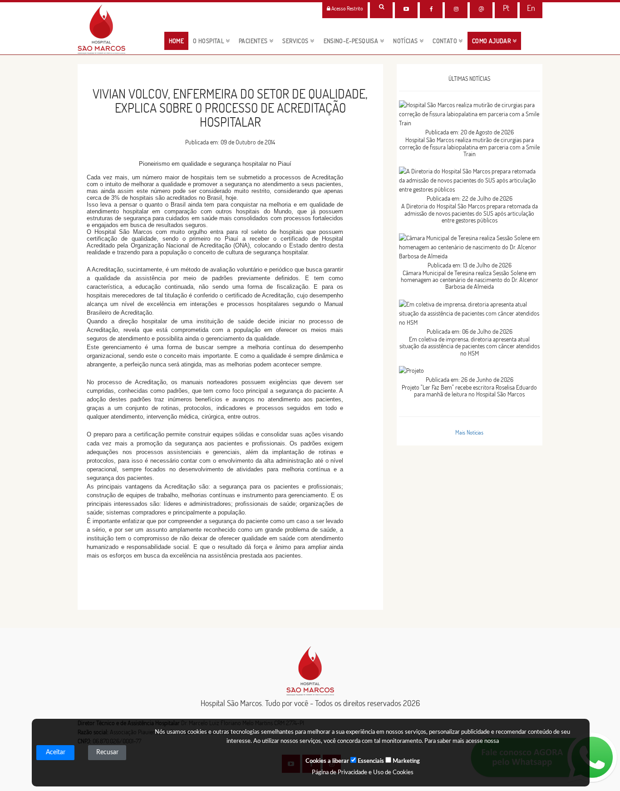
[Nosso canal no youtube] (406, 9)
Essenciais (370, 761)
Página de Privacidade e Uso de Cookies (362, 773)
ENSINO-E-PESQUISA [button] (352, 41)
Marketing (405, 761)
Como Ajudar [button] (492, 41)
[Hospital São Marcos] (431, 9)
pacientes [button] (254, 41)
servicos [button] (296, 41)
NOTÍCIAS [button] (406, 41)
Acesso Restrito (346, 8)
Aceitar (55, 752)
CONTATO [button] (445, 41)
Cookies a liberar (327, 761)
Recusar (107, 752)
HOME (179, 40)
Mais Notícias (469, 432)
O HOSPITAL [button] (209, 41)
